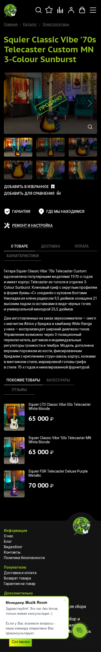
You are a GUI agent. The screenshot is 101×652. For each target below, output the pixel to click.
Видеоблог (13, 547)
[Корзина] (82, 12)
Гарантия (21, 211)
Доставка (50, 246)
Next (90, 103)
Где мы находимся (65, 211)
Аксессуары (58, 380)
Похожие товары (23, 380)
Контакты (12, 552)
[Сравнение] (60, 12)
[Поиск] (38, 12)
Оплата (82, 246)
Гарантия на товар (19, 584)
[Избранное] (49, 12)
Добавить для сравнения (29, 193)
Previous (11, 103)
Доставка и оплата (20, 573)
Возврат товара (17, 578)
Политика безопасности (24, 558)
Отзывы (19, 390)
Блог (8, 541)
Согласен (21, 641)
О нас (8, 536)
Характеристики (22, 256)
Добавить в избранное (26, 187)
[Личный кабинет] (71, 12)
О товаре (19, 246)
